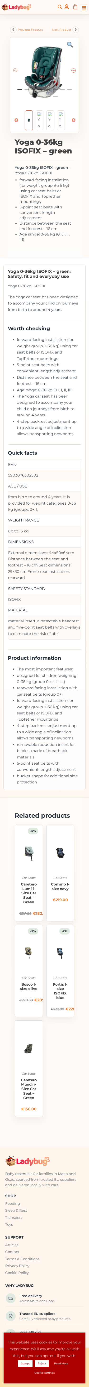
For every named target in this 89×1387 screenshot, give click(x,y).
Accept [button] (25, 1363)
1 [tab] (19, 91)
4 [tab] (41, 91)
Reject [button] (42, 1363)
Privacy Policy (17, 1266)
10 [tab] (41, 98)
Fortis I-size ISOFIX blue (60, 991)
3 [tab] (34, 91)
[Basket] (75, 7)
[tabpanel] (44, 71)
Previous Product (30, 29)
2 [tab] (26, 91)
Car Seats (29, 878)
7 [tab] (62, 91)
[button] (84, 7)
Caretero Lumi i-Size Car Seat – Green (29, 893)
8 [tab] (69, 91)
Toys (9, 1224)
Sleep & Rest (16, 1210)
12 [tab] (55, 98)
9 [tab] (34, 98)
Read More (61, 1363)
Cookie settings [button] (44, 1372)
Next (73, 120)
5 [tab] (48, 91)
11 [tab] (48, 98)
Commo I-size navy (60, 886)
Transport (13, 1217)
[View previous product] (13, 29)
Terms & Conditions (22, 1259)
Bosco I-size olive (28, 986)
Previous (16, 120)
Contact (12, 1251)
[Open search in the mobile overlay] (60, 6)
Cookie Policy (17, 1272)
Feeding (12, 1203)
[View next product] (75, 29)
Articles (11, 1245)
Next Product (61, 29)
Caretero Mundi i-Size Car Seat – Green (29, 1089)
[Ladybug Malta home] (44, 1161)
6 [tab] (55, 91)
